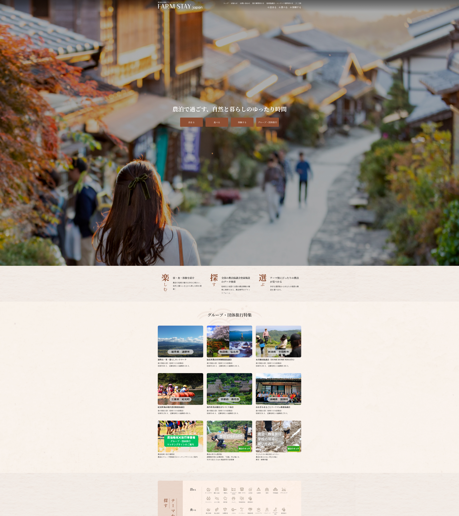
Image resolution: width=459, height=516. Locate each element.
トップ (225, 3)
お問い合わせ (245, 3)
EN (300, 3)
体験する (296, 7)
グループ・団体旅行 (267, 122)
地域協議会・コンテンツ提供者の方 (279, 3)
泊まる (273, 7)
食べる (284, 7)
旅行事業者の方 (258, 3)
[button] (295, 262)
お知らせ (234, 3)
